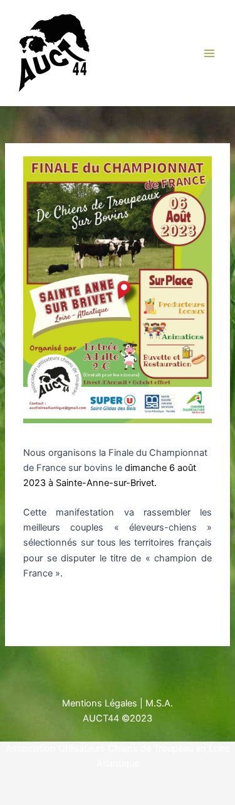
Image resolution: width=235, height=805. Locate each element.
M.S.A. (159, 703)
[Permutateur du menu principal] (209, 53)
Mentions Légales (99, 703)
